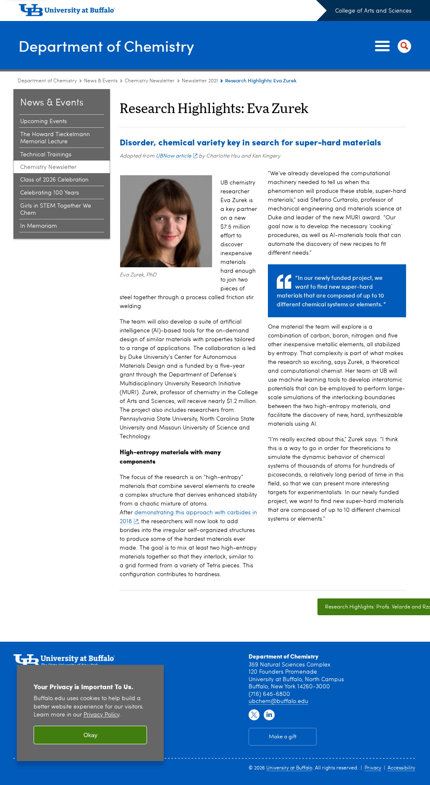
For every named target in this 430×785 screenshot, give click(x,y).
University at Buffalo (289, 768)
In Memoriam (38, 226)
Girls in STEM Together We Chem (55, 209)
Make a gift (282, 737)
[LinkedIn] (269, 715)
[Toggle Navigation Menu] (391, 46)
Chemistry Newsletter (150, 81)
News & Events (101, 81)
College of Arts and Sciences (373, 11)
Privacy (372, 768)
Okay (90, 735)
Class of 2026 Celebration (54, 180)
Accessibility (401, 768)
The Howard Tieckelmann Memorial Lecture (55, 138)
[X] (254, 715)
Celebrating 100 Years (49, 193)
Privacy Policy (101, 715)
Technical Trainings (45, 155)
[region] (90, 713)
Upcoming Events (43, 121)
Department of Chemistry (106, 45)
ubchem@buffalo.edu (278, 701)
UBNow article (173, 156)
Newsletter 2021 (200, 81)
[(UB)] (172, 12)
